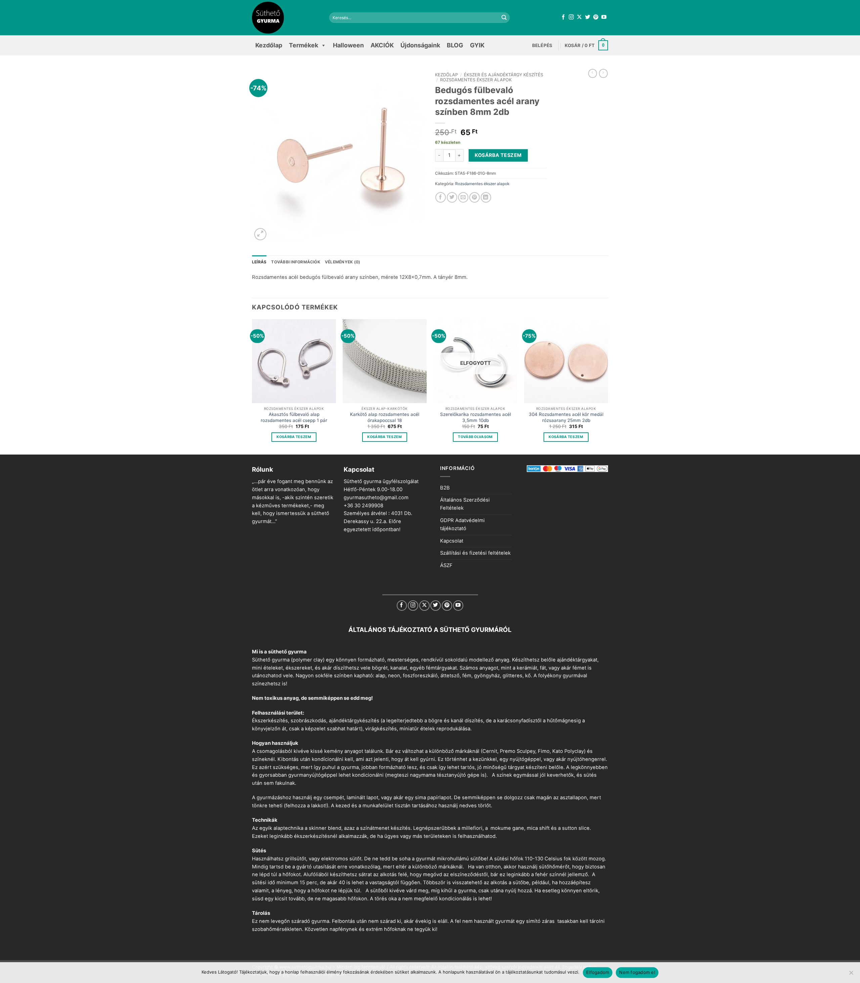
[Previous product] (603, 73)
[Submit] (504, 17)
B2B (445, 488)
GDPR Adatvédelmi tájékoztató (462, 524)
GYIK (477, 45)
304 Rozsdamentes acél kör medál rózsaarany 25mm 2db (566, 417)
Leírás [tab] (259, 261)
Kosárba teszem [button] (293, 437)
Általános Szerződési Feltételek (465, 504)
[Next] (608, 386)
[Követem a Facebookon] (563, 17)
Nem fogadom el (637, 972)
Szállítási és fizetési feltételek (475, 553)
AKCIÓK (382, 45)
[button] (542, 45)
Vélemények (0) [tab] (342, 261)
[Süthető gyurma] (285, 17)
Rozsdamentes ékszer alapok (476, 79)
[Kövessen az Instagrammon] (571, 17)
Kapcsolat (451, 541)
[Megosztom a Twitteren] (452, 197)
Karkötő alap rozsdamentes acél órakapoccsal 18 (384, 417)
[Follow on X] (579, 17)
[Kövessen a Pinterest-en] (595, 17)
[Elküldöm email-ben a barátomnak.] (463, 197)
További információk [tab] (295, 261)
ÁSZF (446, 565)
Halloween (348, 45)
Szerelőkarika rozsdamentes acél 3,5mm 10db (475, 417)
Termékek (303, 45)
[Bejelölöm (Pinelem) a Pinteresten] (474, 197)
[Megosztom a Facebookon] (440, 197)
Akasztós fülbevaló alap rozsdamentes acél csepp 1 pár (294, 417)
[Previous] (252, 386)
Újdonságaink (420, 45)
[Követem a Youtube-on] (603, 17)
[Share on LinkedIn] (486, 197)
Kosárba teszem (498, 155)
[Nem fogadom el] (851, 974)
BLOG (455, 45)
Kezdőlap (268, 45)
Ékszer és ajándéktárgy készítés (503, 74)
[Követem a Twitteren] (587, 17)
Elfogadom (597, 972)
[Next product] (592, 73)
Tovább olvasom (475, 437)
